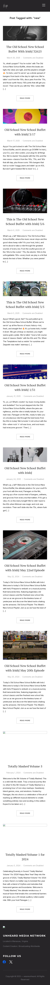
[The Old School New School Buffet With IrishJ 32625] (25, 27)
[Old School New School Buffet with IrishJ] (25, 449)
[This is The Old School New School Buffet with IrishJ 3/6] (25, 190)
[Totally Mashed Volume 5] (25, 733)
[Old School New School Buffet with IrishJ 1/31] (25, 366)
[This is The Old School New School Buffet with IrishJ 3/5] (25, 283)
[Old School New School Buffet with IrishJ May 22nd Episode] (25, 532)
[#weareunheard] (4, 928)
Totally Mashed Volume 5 (25, 766)
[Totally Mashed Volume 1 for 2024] (25, 825)
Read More (25, 98)
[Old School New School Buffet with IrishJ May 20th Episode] (25, 632)
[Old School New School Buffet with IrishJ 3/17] (25, 110)
